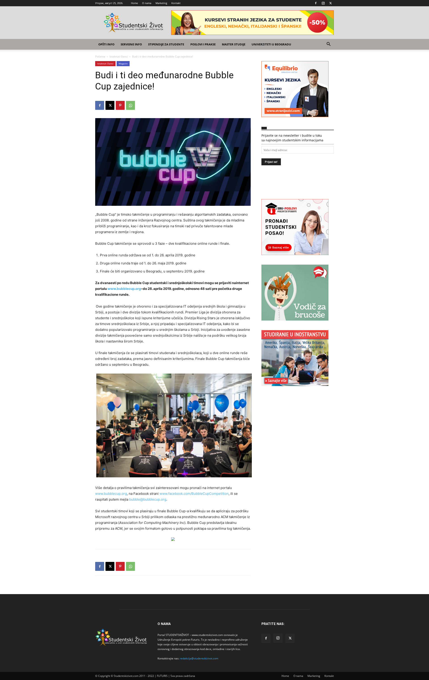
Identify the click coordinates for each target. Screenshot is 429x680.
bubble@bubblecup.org (147, 499)
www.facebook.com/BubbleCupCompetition (194, 493)
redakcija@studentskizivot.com (199, 658)
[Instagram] (323, 3)
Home (134, 3)
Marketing (161, 3)
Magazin (123, 63)
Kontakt (176, 3)
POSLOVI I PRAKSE (203, 44)
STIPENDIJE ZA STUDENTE (166, 44)
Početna (100, 56)
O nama (146, 3)
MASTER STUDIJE (233, 44)
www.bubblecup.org (111, 493)
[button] (328, 44)
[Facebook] (315, 3)
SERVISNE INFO (131, 44)
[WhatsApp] (130, 105)
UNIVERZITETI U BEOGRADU (271, 44)
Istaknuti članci (118, 56)
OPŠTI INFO (106, 44)
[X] (330, 3)
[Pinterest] (120, 105)
